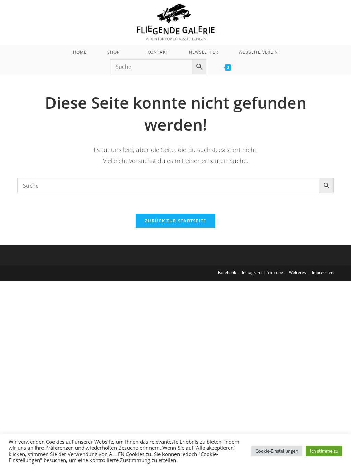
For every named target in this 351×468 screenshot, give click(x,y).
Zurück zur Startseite (175, 221)
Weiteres (297, 272)
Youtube (275, 272)
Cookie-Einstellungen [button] (276, 451)
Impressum (323, 272)
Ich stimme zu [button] (324, 451)
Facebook (227, 272)
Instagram (252, 272)
